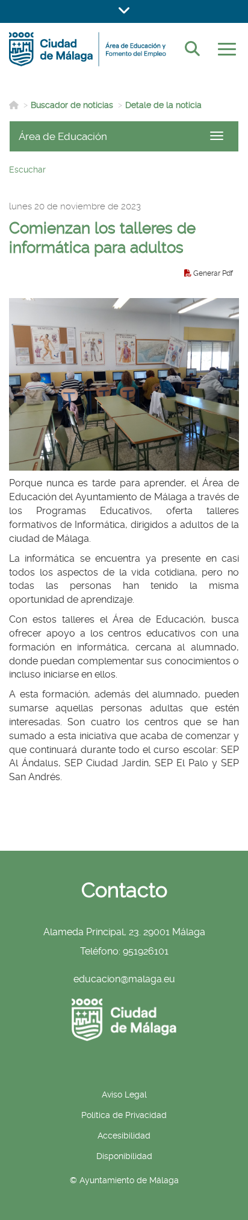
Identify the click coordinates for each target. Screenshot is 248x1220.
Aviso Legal (124, 1094)
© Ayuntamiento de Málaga (124, 1180)
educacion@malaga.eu (124, 979)
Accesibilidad (124, 1135)
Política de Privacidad (124, 1115)
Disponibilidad (124, 1156)
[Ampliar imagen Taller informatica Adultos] (124, 384)
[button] (124, 11)
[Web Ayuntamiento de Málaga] (124, 1020)
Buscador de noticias (72, 105)
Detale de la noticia (163, 105)
